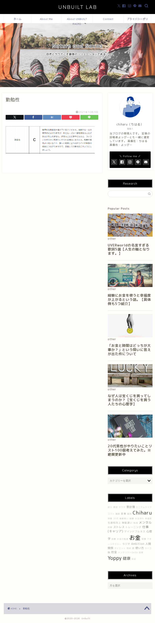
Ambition (137, 544)
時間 (110, 518)
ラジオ (126, 544)
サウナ (122, 507)
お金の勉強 (122, 539)
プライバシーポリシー (137, 20)
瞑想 (115, 507)
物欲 (129, 548)
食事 (123, 513)
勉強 (135, 523)
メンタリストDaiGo (128, 552)
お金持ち (139, 518)
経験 (131, 518)
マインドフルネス (134, 531)
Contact (108, 18)
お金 (135, 537)
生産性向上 (114, 522)
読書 (114, 539)
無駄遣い (127, 522)
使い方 (139, 548)
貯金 (114, 552)
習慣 (144, 539)
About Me (46, 18)
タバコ (148, 548)
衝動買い (124, 518)
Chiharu (142, 512)
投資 (141, 552)
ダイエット (120, 548)
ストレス (119, 527)
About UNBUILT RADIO (77, 20)
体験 (110, 527)
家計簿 (130, 507)
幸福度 (148, 518)
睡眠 (117, 513)
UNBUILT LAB (77, 7)
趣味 (129, 513)
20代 (116, 518)
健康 (127, 558)
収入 (110, 507)
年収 (134, 559)
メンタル (145, 522)
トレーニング (133, 527)
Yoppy (115, 557)
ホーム (18, 18)
